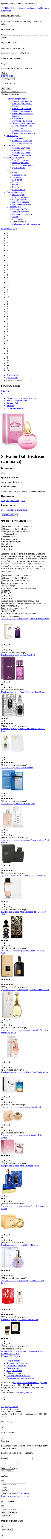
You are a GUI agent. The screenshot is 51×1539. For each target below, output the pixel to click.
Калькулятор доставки (22, 165)
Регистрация (7, 76)
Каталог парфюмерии (17, 99)
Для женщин (12, 375)
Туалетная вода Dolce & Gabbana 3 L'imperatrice (23, 875)
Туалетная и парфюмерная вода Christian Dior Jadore (25, 989)
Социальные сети (20, 197)
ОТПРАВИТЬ (7, 1471)
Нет (8, 88)
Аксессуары (17, 128)
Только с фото (10, 534)
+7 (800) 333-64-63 (20, 8)
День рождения (19, 199)
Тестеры (16, 116)
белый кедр (13, 510)
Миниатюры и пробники (23, 123)
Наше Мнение (18, 189)
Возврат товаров (14, 1370)
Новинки (11, 145)
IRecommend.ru (19, 175)
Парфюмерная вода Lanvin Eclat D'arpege (20, 1245)
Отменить (6, 1515)
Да (3, 88)
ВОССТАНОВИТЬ (9, 1513)
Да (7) (4, 586)
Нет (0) (12, 586)
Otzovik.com (17, 177)
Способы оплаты (20, 160)
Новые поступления (21, 108)
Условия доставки (20, 162)
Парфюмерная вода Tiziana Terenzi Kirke (19, 1319)
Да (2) (4, 611)
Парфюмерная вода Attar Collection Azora (20, 1166)
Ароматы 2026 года (21, 148)
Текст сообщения (9, 1468)
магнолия (14, 500)
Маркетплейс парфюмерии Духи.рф (30, 1382)
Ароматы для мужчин (22, 103)
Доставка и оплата (15, 158)
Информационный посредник (26, 224)
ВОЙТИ (5, 1490)
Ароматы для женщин (22, 101)
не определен (7, 79)
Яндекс (15, 172)
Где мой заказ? (18, 167)
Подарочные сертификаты (24, 133)
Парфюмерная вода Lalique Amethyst (18, 655)
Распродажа (17, 106)
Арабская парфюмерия (22, 113)
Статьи (15, 216)
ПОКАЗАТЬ (7, 1529)
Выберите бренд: (9, 228)
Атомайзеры (17, 118)
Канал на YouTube (20, 209)
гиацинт (5, 500)
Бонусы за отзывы (20, 202)
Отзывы (10, 170)
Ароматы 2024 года (21, 153)
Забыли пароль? (9, 1493)
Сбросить (5, 391)
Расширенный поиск (10, 94)
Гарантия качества (15, 1368)
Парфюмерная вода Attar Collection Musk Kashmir (24, 692)
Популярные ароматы (22, 111)
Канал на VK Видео (10, 1356)
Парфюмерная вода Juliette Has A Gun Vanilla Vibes (24, 1072)
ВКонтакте (17, 180)
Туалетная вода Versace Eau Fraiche (17, 767)
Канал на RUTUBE (10, 1353)
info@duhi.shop (27, 1392)
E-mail (4, 1458)
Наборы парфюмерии (22, 126)
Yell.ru (15, 185)
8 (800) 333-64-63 (24, 1385)
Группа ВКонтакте (20, 212)
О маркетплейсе (14, 207)
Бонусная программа (21, 204)
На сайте (16, 182)
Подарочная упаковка (22, 130)
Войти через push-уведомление (15, 1496)
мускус (23, 510)
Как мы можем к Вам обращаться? (17, 1453)
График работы (19, 219)
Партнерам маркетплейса (18, 1375)
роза (23, 500)
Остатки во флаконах (22, 121)
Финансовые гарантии (22, 214)
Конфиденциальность (17, 1363)
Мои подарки (18, 194)
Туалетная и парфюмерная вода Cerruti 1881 (21, 1107)
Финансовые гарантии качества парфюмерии (22, 1351)
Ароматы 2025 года (21, 150)
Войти (4, 73)
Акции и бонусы (14, 192)
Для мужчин (12, 377)
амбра (4, 510)
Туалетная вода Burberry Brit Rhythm (18, 803)
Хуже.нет (16, 187)
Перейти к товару (9, 515)
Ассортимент (18, 138)
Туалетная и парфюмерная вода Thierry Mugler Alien (25, 618)
